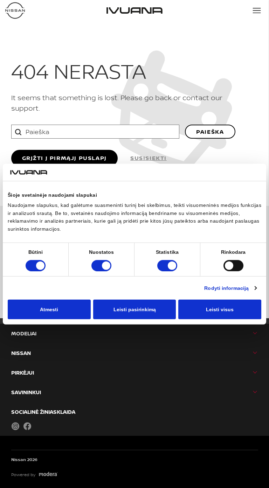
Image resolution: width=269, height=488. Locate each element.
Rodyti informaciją (226, 288)
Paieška (210, 131)
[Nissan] (15, 10)
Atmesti (49, 309)
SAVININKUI (26, 392)
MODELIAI (23, 333)
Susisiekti (148, 158)
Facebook (27, 426)
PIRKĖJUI (22, 372)
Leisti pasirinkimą (134, 309)
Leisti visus (220, 309)
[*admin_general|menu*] (257, 11)
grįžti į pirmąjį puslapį (64, 158)
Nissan (21, 353)
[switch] (101, 265)
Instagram (15, 426)
